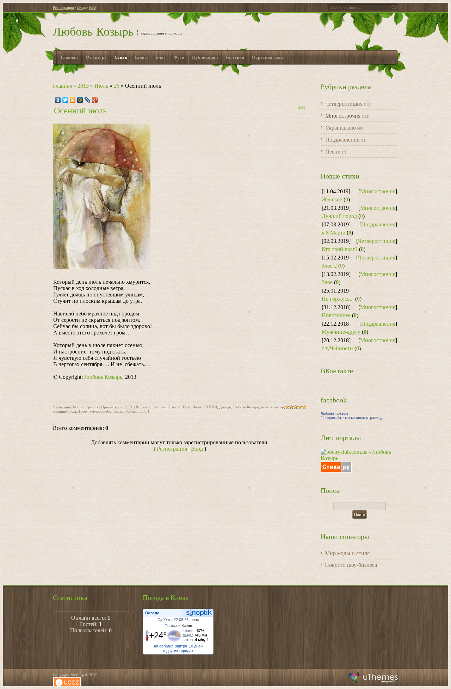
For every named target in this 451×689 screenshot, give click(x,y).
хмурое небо (100, 411)
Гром (83, 411)
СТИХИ (210, 407)
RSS (92, 7)
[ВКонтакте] (58, 100)
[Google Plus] (95, 100)
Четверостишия (344, 104)
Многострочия (85, 407)
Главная (62, 86)
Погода (152, 613)
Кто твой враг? (340, 249)
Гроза (118, 411)
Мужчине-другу (341, 332)
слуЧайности (337, 348)
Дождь (225, 407)
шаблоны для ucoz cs (373, 677)
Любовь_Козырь (165, 407)
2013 (83, 86)
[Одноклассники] (72, 100)
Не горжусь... (338, 299)
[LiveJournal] (87, 100)
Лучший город (339, 216)
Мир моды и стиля (347, 553)
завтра (181, 646)
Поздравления (342, 140)
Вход (81, 7)
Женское (332, 199)
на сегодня (163, 646)
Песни (333, 152)
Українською (340, 128)
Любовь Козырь (93, 31)
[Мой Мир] (80, 100)
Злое (327, 282)
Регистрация (63, 7)
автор (279, 407)
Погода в (178, 626)
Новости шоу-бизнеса (351, 565)
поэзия (266, 407)
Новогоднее (336, 315)
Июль (101, 86)
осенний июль (65, 411)
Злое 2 (329, 266)
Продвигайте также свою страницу (352, 417)
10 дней (196, 646)
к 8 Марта (333, 233)
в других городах (178, 651)
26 (116, 86)
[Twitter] (65, 100)
